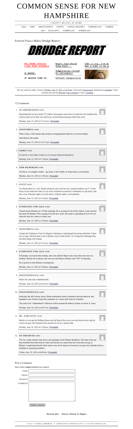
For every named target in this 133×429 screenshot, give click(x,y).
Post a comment (72, 93)
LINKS (32, 27)
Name (25, 371)
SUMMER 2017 (69, 31)
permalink (108, 90)
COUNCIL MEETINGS (76, 27)
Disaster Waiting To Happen (74, 414)
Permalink (54, 121)
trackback (89, 93)
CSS (104, 423)
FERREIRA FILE (95, 27)
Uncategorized (87, 90)
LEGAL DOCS (53, 31)
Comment (23, 383)
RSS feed (62, 93)
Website (23, 379)
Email (25, 375)
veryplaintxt (62, 423)
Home (24, 27)
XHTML (98, 423)
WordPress (47, 423)
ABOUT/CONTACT (45, 27)
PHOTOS (60, 27)
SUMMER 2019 (84, 31)
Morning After (53, 414)
